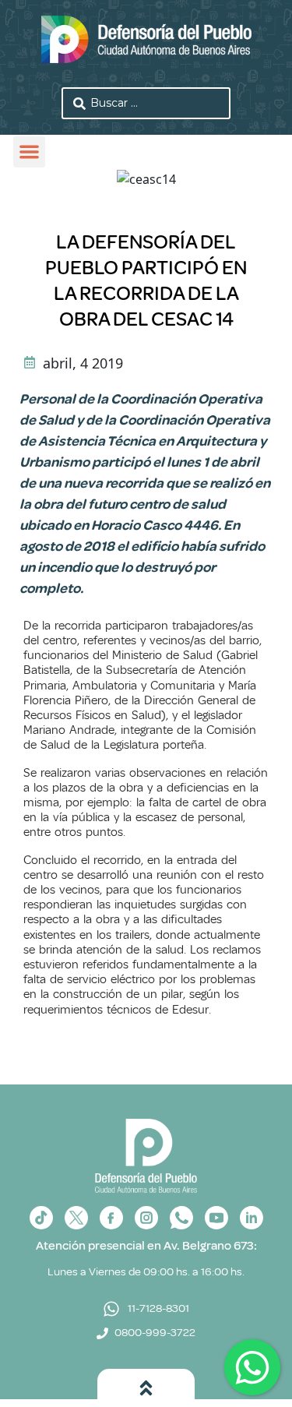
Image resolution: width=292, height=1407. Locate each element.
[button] (29, 152)
